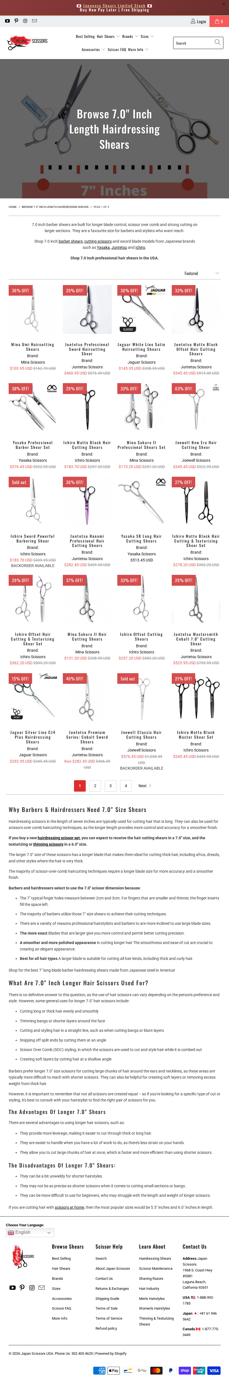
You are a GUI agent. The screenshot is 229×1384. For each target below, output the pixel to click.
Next (143, 786)
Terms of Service (109, 1318)
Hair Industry (149, 1288)
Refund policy (106, 1328)
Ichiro (140, 247)
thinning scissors (48, 844)
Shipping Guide (107, 1299)
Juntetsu (119, 247)
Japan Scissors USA (37, 1353)
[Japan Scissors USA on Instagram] (25, 21)
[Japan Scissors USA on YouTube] (7, 21)
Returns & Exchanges (112, 1288)
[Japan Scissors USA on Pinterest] (16, 21)
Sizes (145, 36)
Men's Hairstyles (152, 1299)
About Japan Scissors (113, 1268)
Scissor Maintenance (156, 1268)
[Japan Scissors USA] (31, 43)
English (22, 1232)
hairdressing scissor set (59, 838)
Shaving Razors (151, 1278)
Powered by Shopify (111, 1353)
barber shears (71, 241)
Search (101, 1258)
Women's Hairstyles (154, 1308)
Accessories (91, 49)
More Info (136, 49)
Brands (128, 36)
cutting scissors (98, 241)
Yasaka (103, 247)
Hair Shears (106, 36)
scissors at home (69, 1207)
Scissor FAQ (117, 49)
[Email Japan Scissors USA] (34, 21)
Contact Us (104, 1278)
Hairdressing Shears (155, 1258)
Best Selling (85, 36)
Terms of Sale (107, 1308)
